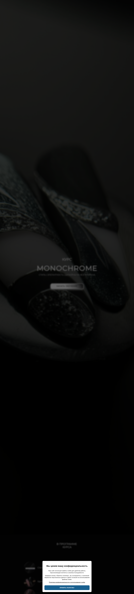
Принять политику (67, 587)
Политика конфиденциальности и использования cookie (67, 582)
